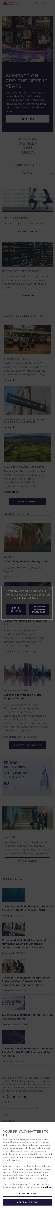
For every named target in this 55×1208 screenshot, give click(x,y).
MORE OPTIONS (27, 1193)
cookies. (47, 1187)
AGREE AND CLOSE (27, 1202)
